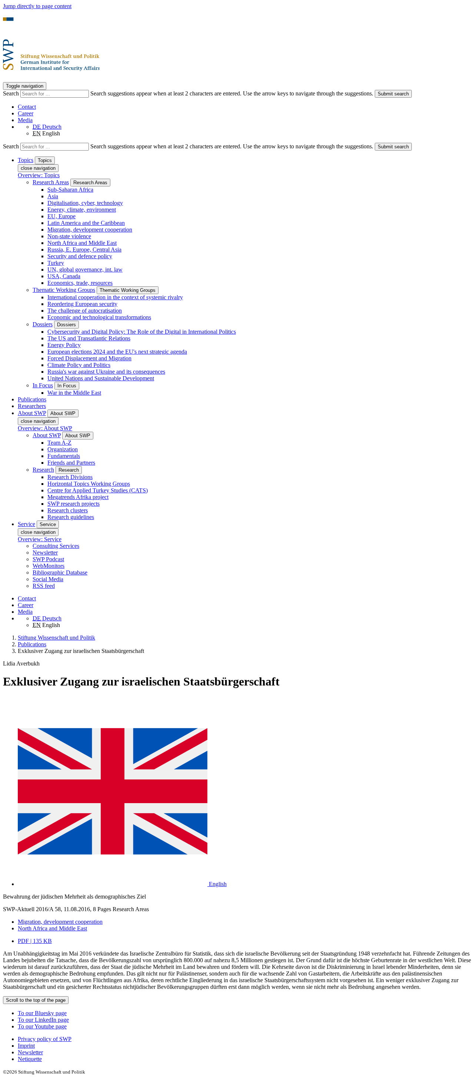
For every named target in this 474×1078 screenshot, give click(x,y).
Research (43, 469)
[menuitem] (244, 1039)
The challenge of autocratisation (84, 310)
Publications (32, 399)
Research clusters (67, 510)
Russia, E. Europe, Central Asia (84, 249)
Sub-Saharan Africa (70, 189)
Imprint (26, 1045)
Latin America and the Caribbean (86, 223)
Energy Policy (64, 345)
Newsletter (45, 552)
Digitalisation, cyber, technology (85, 203)
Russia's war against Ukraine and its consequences (106, 371)
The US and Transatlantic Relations (88, 338)
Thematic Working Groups (64, 290)
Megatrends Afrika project (78, 497)
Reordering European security (82, 304)
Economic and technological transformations (99, 317)
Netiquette (30, 1059)
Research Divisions (70, 477)
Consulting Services (56, 546)
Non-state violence (69, 236)
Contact (27, 107)
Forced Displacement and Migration (89, 358)
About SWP (47, 435)
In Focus (43, 385)
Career (25, 113)
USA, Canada (63, 276)
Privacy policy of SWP (44, 1039)
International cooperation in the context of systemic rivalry (115, 297)
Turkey (55, 263)
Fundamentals (63, 456)
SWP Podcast (48, 559)
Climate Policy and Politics (78, 365)
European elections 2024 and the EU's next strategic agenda (117, 351)
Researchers (32, 406)
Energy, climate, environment (81, 209)
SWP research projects (73, 504)
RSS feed (44, 586)
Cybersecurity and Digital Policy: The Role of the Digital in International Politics (141, 332)
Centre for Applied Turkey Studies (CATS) (97, 490)
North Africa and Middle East (82, 243)
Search (11, 93)
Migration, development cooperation (89, 229)
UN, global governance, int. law (85, 269)
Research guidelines (70, 517)
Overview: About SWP (45, 428)
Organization (62, 449)
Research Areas (51, 182)
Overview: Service (39, 539)
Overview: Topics (39, 175)
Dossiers (43, 324)
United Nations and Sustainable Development (100, 378)
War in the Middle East (74, 393)
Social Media (48, 579)
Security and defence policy (79, 256)
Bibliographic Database (60, 572)
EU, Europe (61, 216)
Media (25, 120)
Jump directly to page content (37, 6)
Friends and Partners (71, 462)
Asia (52, 196)
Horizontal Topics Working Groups (88, 484)
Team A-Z (59, 442)
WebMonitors (48, 566)
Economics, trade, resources (80, 283)
